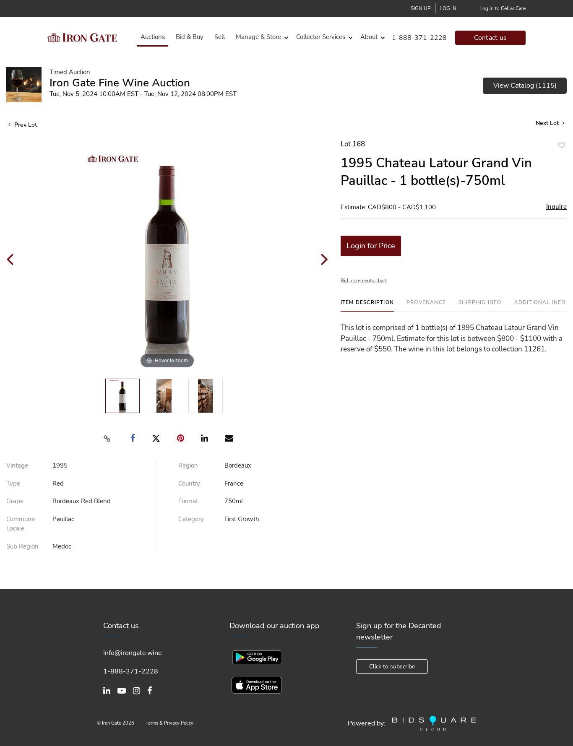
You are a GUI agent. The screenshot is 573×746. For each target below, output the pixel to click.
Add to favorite (562, 145)
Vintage (17, 465)
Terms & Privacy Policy (169, 723)
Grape (14, 501)
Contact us (490, 37)
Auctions (153, 37)
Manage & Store (258, 37)
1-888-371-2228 (419, 37)
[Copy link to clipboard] (107, 439)
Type (13, 483)
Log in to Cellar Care (502, 8)
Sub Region (22, 546)
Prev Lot (25, 125)
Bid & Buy (189, 37)
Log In (448, 8)
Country (189, 483)
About (369, 37)
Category (191, 519)
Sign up (421, 8)
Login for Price (370, 246)
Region (188, 465)
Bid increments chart (364, 280)
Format (188, 501)
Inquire (556, 207)
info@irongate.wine (132, 653)
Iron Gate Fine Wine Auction (119, 82)
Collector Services (320, 37)
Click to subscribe (392, 667)
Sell (219, 37)
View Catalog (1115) (525, 85)
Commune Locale (20, 524)
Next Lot (548, 123)
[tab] (367, 305)
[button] (260, 37)
